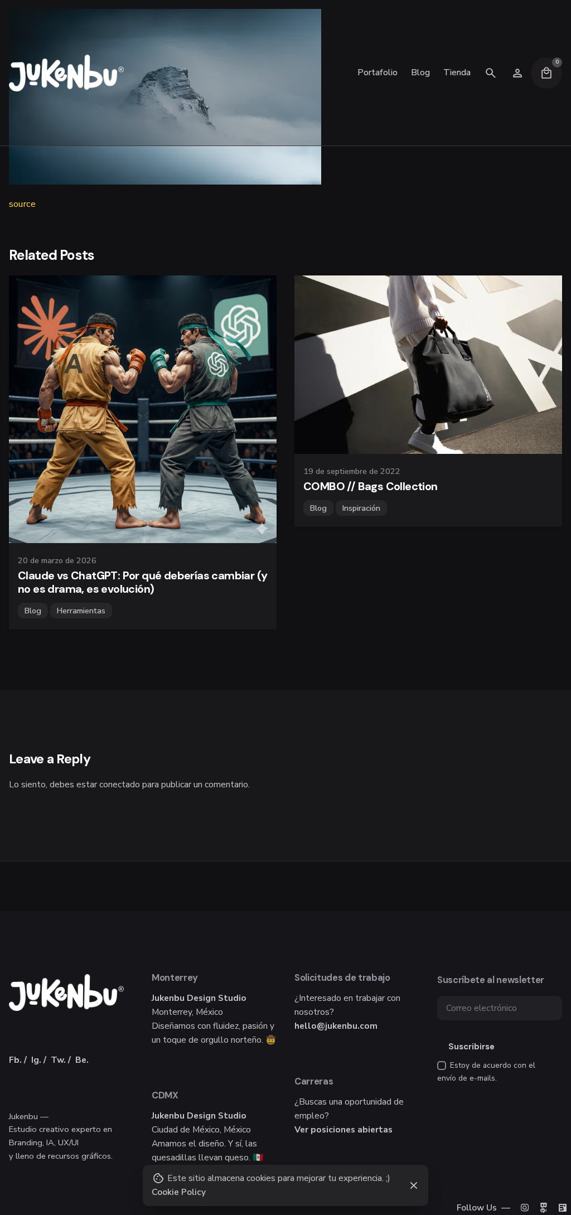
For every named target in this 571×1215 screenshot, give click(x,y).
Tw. (58, 1060)
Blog (33, 610)
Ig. (36, 1060)
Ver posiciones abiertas (343, 1129)
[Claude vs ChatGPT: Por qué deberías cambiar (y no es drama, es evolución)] (143, 409)
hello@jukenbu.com (336, 1026)
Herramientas (81, 610)
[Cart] (546, 73)
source (22, 203)
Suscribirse (471, 1046)
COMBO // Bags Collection (370, 486)
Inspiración (361, 508)
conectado (119, 784)
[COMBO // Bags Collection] (428, 364)
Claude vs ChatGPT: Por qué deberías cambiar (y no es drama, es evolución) (143, 582)
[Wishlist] (517, 73)
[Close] (414, 1185)
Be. (82, 1060)
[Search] (490, 73)
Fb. (15, 1060)
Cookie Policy (179, 1192)
